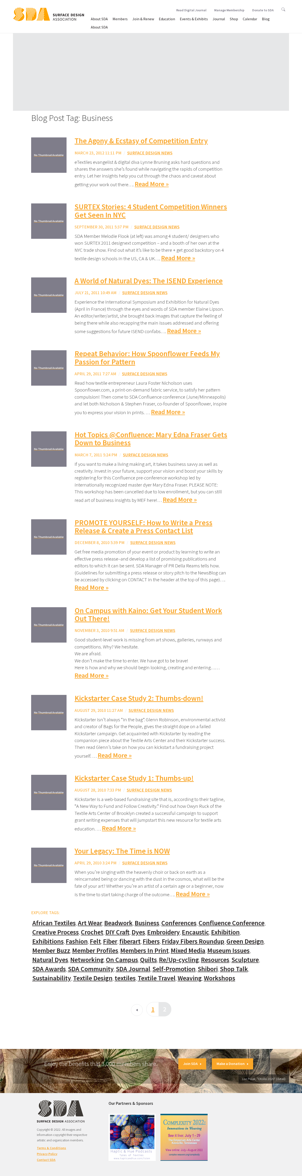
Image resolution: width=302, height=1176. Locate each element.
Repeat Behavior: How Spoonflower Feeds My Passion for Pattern (147, 358)
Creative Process (55, 932)
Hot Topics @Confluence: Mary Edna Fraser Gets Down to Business (151, 439)
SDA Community (91, 969)
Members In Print (144, 950)
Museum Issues (228, 950)
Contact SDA (46, 1160)
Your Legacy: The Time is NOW (122, 851)
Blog (266, 19)
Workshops (219, 978)
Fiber (110, 941)
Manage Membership (229, 10)
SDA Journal (133, 969)
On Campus (122, 960)
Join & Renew (143, 19)
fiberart (130, 941)
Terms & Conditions (51, 1148)
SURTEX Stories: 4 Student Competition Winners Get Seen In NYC (151, 211)
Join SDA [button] (190, 1063)
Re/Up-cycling (179, 960)
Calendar (250, 19)
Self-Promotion (174, 969)
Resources (215, 960)
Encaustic (195, 932)
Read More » (152, 184)
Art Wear (90, 923)
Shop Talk (234, 969)
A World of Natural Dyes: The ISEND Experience (149, 280)
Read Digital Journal (191, 10)
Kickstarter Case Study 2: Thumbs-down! (139, 698)
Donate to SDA (263, 10)
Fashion (77, 941)
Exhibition (225, 932)
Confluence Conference (231, 923)
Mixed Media (188, 950)
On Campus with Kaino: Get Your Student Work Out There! (148, 614)
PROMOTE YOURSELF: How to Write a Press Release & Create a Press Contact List (143, 527)
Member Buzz (51, 950)
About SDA (99, 19)
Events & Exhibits (194, 19)
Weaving (190, 978)
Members (120, 19)
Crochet (92, 932)
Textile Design (93, 978)
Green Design (245, 941)
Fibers (151, 941)
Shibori (208, 969)
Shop (234, 19)
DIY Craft (117, 932)
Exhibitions (48, 941)
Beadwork (118, 923)
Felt (95, 941)
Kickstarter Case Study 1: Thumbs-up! (134, 778)
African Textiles (54, 923)
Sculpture (245, 960)
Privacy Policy (47, 1154)
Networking (87, 960)
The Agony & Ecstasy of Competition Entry (141, 140)
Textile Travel (157, 978)
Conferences (179, 923)
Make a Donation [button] (231, 1063)
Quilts (148, 960)
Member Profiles (95, 950)
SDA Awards (49, 969)
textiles (125, 978)
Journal (219, 19)
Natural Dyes (50, 960)
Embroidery (163, 932)
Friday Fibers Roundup (193, 941)
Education (167, 19)
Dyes (138, 932)
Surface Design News (149, 153)
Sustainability (51, 978)
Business (147, 923)
